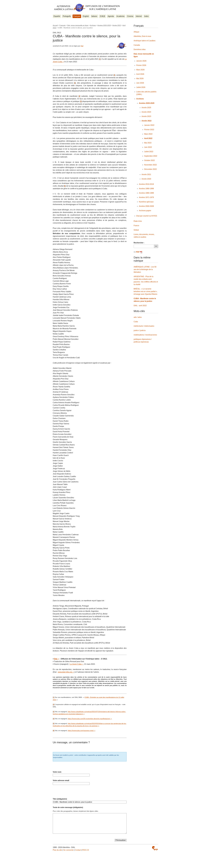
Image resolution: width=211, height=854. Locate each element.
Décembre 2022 (150, 169)
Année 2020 (146, 179)
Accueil (55, 25)
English (86, 16)
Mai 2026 (140, 78)
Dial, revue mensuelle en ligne (77, 25)
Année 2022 (116, 25)
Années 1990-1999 (146, 189)
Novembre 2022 (150, 165)
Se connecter (68, 850)
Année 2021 (146, 174)
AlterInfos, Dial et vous (142, 36)
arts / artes (138, 317)
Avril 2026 (140, 74)
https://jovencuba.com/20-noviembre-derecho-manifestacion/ (89, 719)
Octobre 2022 (149, 160)
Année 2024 (146, 112)
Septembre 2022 (150, 156)
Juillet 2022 (148, 152)
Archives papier (145, 211)
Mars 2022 (148, 134)
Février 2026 (141, 65)
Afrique (136, 32)
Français (76, 16)
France (136, 225)
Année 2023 (146, 116)
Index (146, 16)
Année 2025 (146, 108)
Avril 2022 (148, 138)
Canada (137, 45)
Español (57, 16)
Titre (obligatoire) (60, 799)
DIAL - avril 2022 (140, 305)
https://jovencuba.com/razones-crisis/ (81, 730)
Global (136, 230)
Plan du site (57, 850)
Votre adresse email (61, 780)
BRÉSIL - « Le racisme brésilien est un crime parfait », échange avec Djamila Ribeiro (145, 291)
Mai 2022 (147, 143)
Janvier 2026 (141, 61)
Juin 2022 (148, 147)
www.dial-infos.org (65, 672)
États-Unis (138, 221)
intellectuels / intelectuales (144, 326)
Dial (82, 46)
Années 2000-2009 (146, 206)
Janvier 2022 (149, 125)
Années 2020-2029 (104, 25)
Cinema (130, 16)
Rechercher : (139, 243)
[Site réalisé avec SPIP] (155, 848)
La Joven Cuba (76, 664)
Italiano (94, 16)
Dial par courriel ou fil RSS (146, 216)
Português (67, 16)
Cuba (136, 322)
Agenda (111, 16)
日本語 (102, 16)
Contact (78, 850)
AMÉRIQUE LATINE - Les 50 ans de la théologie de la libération (145, 269)
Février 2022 (149, 130)
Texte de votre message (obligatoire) (68, 807)
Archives (93, 25)
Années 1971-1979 (146, 197)
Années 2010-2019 (146, 184)
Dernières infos (140, 49)
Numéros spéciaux (146, 202)
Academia (120, 16)
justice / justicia (140, 330)
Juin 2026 (140, 83)
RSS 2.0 (85, 850)
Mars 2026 (140, 70)
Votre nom (57, 772)
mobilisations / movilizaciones (145, 335)
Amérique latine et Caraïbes (144, 41)
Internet (139, 16)
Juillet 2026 (140, 87)
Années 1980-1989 (146, 193)
